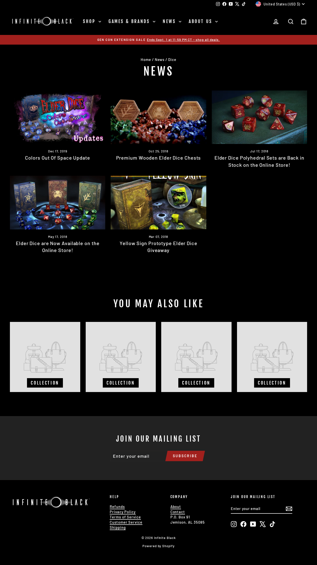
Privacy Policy (123, 511)
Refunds (117, 506)
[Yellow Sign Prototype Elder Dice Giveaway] (158, 202)
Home (146, 59)
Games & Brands (130, 21)
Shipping (118, 527)
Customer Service (126, 522)
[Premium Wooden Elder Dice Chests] (158, 117)
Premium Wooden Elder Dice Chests (158, 158)
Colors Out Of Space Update (57, 158)
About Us (201, 21)
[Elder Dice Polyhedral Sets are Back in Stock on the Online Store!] (259, 117)
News (170, 21)
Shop (90, 21)
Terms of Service (125, 517)
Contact (177, 511)
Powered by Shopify (158, 546)
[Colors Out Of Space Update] (57, 117)
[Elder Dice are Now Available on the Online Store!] (57, 202)
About (175, 506)
